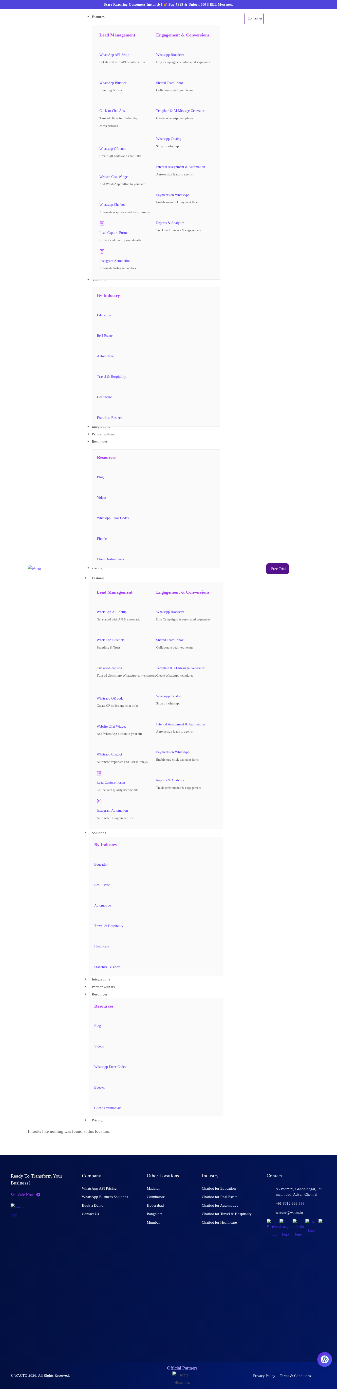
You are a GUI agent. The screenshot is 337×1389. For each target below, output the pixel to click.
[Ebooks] (99, 529)
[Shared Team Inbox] (158, 73)
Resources (100, 994)
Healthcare (104, 397)
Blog (100, 477)
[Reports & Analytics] (158, 213)
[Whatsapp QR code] (103, 138)
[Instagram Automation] (101, 251)
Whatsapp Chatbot (112, 204)
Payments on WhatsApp (172, 195)
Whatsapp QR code (112, 149)
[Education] (99, 305)
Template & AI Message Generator (180, 111)
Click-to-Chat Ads (112, 111)
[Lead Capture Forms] (101, 223)
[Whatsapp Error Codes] (99, 508)
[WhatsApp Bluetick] (101, 73)
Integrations (101, 979)
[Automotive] (99, 346)
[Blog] (99, 467)
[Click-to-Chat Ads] (101, 101)
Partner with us (103, 987)
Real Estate (104, 336)
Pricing (97, 1120)
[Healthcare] (99, 387)
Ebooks (102, 539)
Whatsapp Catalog (168, 139)
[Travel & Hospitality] (99, 367)
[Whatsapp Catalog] (158, 129)
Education (104, 315)
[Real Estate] (99, 326)
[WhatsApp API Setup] (101, 45)
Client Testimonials (110, 559)
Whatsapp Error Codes (113, 518)
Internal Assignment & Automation (180, 167)
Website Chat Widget (114, 177)
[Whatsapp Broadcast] (158, 45)
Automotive (105, 356)
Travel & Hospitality (111, 376)
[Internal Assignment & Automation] (158, 157)
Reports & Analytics (170, 223)
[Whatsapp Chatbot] (101, 195)
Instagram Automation (115, 261)
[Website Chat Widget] (101, 167)
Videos (101, 497)
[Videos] (99, 488)
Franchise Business (110, 418)
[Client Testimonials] (99, 549)
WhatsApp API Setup (114, 55)
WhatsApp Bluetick (113, 83)
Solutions (99, 833)
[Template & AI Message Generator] (158, 101)
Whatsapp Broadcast (170, 55)
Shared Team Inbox (170, 83)
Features (98, 578)
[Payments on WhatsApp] (158, 185)
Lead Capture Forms (113, 233)
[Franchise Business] (99, 408)
